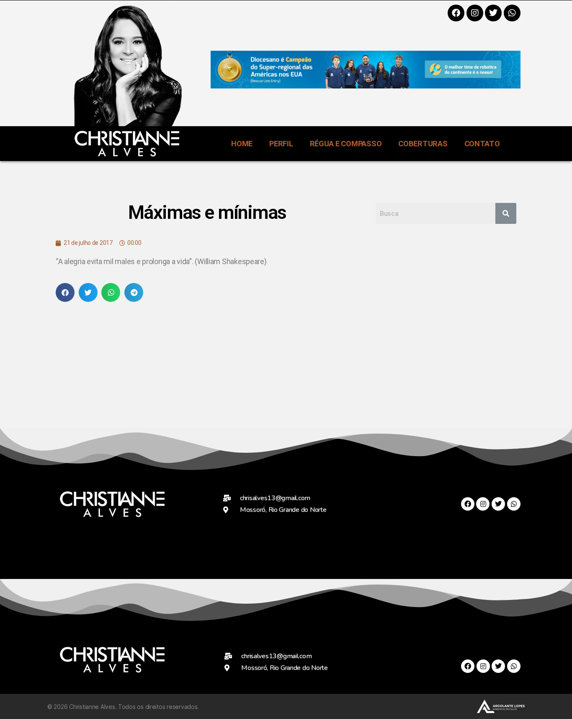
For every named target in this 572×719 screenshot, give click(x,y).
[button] (65, 292)
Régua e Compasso (346, 143)
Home (242, 143)
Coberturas (422, 143)
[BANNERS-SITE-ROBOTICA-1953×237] (365, 85)
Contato (482, 143)
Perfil (281, 143)
